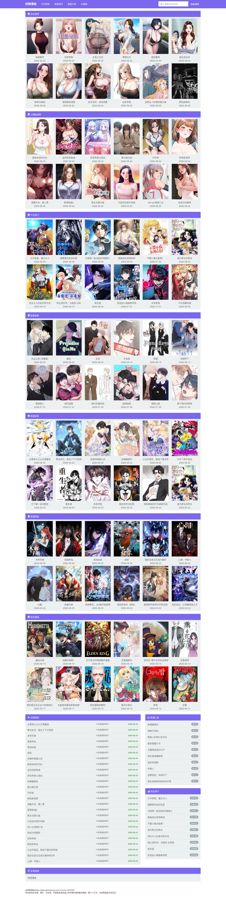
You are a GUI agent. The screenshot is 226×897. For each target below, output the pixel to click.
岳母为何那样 (184, 202)
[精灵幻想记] (127, 683)
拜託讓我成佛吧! (98, 704)
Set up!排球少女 (155, 202)
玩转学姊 (126, 101)
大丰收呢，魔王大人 (40, 258)
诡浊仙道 (97, 559)
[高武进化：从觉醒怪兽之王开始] (185, 583)
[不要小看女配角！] (156, 236)
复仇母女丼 (184, 57)
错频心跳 (155, 403)
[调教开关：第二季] (40, 181)
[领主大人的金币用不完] (40, 281)
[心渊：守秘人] (185, 538)
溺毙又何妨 (153, 730)
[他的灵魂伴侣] (98, 382)
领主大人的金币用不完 (40, 302)
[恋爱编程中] (127, 638)
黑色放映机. (184, 101)
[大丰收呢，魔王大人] (40, 236)
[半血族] (127, 337)
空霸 (184, 704)
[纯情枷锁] (127, 382)
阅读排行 (58, 3)
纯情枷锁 (126, 403)
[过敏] (40, 583)
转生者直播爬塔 (155, 755)
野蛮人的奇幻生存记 (157, 737)
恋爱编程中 (126, 660)
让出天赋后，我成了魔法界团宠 (42, 849)
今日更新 (45, 3)
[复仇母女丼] (185, 35)
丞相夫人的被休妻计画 (155, 101)
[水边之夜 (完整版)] (40, 337)
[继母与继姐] (40, 80)
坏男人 (151, 768)
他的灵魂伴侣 (97, 403)
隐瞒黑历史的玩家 (68, 258)
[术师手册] (40, 538)
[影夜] (156, 683)
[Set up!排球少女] (156, 181)
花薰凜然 (184, 660)
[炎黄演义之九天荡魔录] (40, 437)
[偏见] (69, 337)
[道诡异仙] (69, 538)
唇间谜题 (68, 403)
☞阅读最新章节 (102, 724)
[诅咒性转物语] (69, 136)
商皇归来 (68, 604)
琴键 (155, 358)
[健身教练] (156, 35)
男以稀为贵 (126, 157)
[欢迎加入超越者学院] (127, 281)
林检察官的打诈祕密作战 (155, 503)
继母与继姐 (39, 101)
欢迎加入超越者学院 (126, 302)
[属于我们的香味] (185, 382)
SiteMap (63, 890)
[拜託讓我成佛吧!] (98, 683)
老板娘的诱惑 (68, 101)
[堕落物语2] (69, 181)
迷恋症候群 (153, 762)
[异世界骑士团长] (98, 136)
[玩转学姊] (127, 80)
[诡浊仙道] (98, 538)
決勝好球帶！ (68, 660)
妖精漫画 (30, 4)
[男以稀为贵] (127, 136)
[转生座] (98, 281)
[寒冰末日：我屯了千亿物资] (69, 437)
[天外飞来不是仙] (185, 437)
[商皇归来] (69, 583)
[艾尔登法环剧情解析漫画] (98, 638)
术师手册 (40, 559)
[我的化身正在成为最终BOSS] (156, 538)
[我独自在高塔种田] (127, 236)
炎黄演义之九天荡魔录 (40, 459)
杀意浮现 (97, 503)
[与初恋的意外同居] (127, 181)
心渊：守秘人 (184, 559)
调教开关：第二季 (39, 202)
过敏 (40, 604)
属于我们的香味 (184, 403)
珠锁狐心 (40, 403)
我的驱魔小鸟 (154, 743)
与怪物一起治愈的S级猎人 (97, 258)
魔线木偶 (40, 660)
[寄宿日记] (127, 35)
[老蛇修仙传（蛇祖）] (127, 583)
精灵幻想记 (126, 704)
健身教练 (155, 57)
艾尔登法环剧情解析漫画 (98, 660)
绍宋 (127, 559)
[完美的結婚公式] (98, 437)
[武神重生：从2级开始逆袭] (98, 583)
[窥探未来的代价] (40, 136)
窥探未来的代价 (39, 157)
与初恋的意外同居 (126, 202)
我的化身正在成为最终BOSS (41, 855)
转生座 (98, 302)
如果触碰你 (126, 459)
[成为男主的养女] (185, 236)
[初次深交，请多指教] (98, 80)
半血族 (126, 358)
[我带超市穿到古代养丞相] (156, 583)
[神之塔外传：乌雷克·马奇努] (69, 281)
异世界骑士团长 (97, 157)
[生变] (98, 337)
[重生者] (69, 482)
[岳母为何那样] (185, 181)
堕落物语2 (69, 202)
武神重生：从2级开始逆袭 (97, 604)
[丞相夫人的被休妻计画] (156, 80)
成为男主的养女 (184, 258)
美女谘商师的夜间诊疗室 (159, 781)
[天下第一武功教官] (40, 482)
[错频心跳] (156, 382)
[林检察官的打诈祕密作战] (156, 482)
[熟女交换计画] (98, 181)
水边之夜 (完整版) (39, 358)
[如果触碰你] (127, 437)
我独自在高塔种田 (126, 258)
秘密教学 (40, 57)
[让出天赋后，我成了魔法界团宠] (156, 437)
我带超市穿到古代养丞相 (155, 604)
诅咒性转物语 (68, 157)
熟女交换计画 (97, 202)
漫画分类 (71, 3)
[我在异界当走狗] (127, 482)
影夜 (155, 704)
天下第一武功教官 (39, 503)
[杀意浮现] (98, 482)
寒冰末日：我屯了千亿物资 (69, 459)
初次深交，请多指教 (97, 101)
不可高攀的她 (184, 302)
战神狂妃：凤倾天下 (157, 774)
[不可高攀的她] (185, 281)
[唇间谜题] (69, 382)
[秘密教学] (40, 35)
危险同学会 (32, 844)
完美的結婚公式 (97, 459)
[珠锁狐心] (40, 382)
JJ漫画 (84, 3)
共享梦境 (155, 302)
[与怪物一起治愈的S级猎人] (98, 236)
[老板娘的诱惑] (69, 80)
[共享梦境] (156, 281)
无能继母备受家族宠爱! (69, 704)
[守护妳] (156, 136)
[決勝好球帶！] (69, 638)
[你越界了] (185, 337)
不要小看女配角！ (155, 258)
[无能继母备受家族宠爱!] (69, 683)
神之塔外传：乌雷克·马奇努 (161, 842)
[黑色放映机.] (185, 80)
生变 (98, 358)
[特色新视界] (185, 136)
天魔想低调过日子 (156, 749)
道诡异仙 (68, 559)
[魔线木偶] (40, 638)
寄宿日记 (126, 57)
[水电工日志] (98, 35)
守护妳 (155, 157)
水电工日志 (97, 57)
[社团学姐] (69, 35)
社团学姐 (68, 57)
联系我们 (71, 890)
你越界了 (184, 358)
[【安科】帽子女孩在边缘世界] (156, 638)
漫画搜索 (194, 4)
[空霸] (185, 683)
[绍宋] (127, 538)
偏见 (69, 358)
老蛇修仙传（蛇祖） (126, 604)
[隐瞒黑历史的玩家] (69, 236)
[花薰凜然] (185, 638)
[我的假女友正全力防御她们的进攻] (40, 683)
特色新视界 (184, 157)
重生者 (68, 503)
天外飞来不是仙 (184, 459)
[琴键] (156, 337)
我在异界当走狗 (126, 503)
